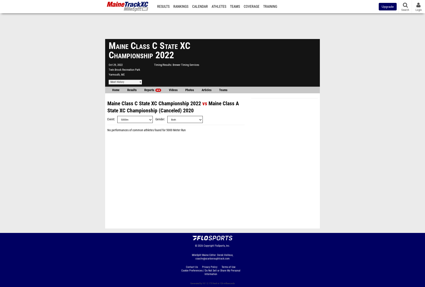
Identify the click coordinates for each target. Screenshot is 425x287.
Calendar (200, 7)
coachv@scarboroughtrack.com (212, 258)
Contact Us (192, 267)
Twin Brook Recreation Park (124, 69)
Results (163, 7)
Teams (235, 7)
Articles (206, 90)
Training (270, 7)
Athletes (219, 7)
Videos (173, 90)
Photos (189, 90)
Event (110, 119)
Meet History (117, 82)
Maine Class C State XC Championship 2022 (154, 103)
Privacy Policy (209, 267)
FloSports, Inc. (222, 245)
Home (116, 90)
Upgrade (388, 6)
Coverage (251, 7)
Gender (159, 119)
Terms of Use (229, 267)
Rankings (180, 7)
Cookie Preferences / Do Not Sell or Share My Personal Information (210, 272)
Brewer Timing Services (186, 64)
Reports (152, 90)
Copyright (209, 245)
